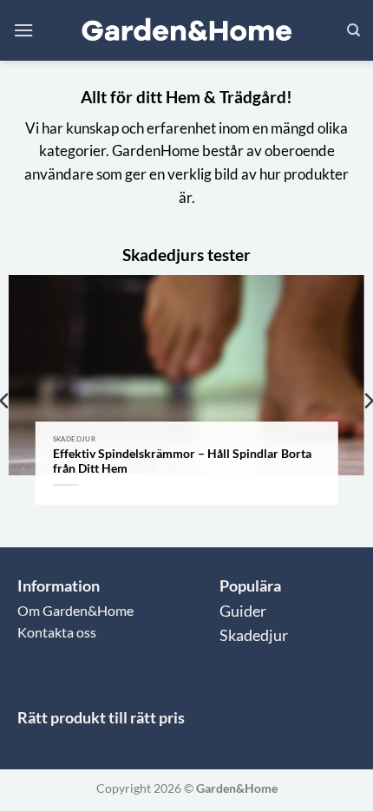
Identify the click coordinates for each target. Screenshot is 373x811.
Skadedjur (253, 635)
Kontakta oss (56, 632)
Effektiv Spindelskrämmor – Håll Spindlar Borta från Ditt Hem (182, 461)
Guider (242, 611)
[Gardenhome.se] (186, 30)
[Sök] (353, 30)
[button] (23, 30)
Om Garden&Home (75, 610)
